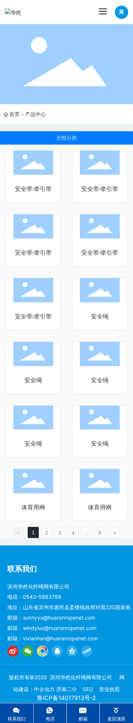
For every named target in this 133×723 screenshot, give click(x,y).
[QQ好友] (57, 651)
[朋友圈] (42, 651)
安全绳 (100, 316)
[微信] (27, 651)
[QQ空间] (72, 651)
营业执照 (109, 689)
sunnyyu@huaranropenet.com (59, 617)
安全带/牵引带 (33, 189)
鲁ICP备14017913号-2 (66, 697)
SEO (88, 689)
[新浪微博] (12, 651)
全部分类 (66, 138)
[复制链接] (86, 651)
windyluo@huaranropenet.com (59, 628)
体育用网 (33, 507)
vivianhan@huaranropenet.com (60, 638)
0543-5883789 (42, 597)
